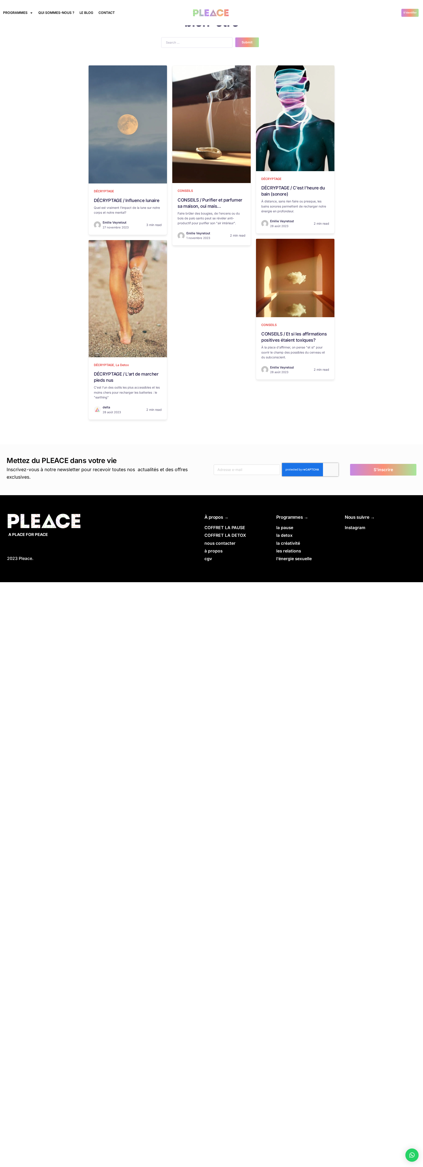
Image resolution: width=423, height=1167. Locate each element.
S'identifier (410, 12)
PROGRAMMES (15, 13)
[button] (412, 1155)
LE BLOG (86, 13)
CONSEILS (185, 191)
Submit (247, 42)
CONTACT (106, 13)
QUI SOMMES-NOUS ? (56, 13)
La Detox (122, 365)
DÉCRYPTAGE (104, 191)
